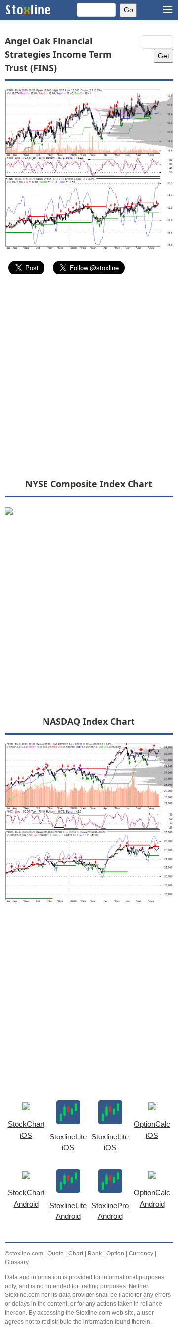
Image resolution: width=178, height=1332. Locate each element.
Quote (55, 1253)
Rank (95, 1253)
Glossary (17, 1262)
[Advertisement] (89, 376)
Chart (75, 1253)
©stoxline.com (24, 1253)
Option (115, 1253)
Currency (141, 1253)
